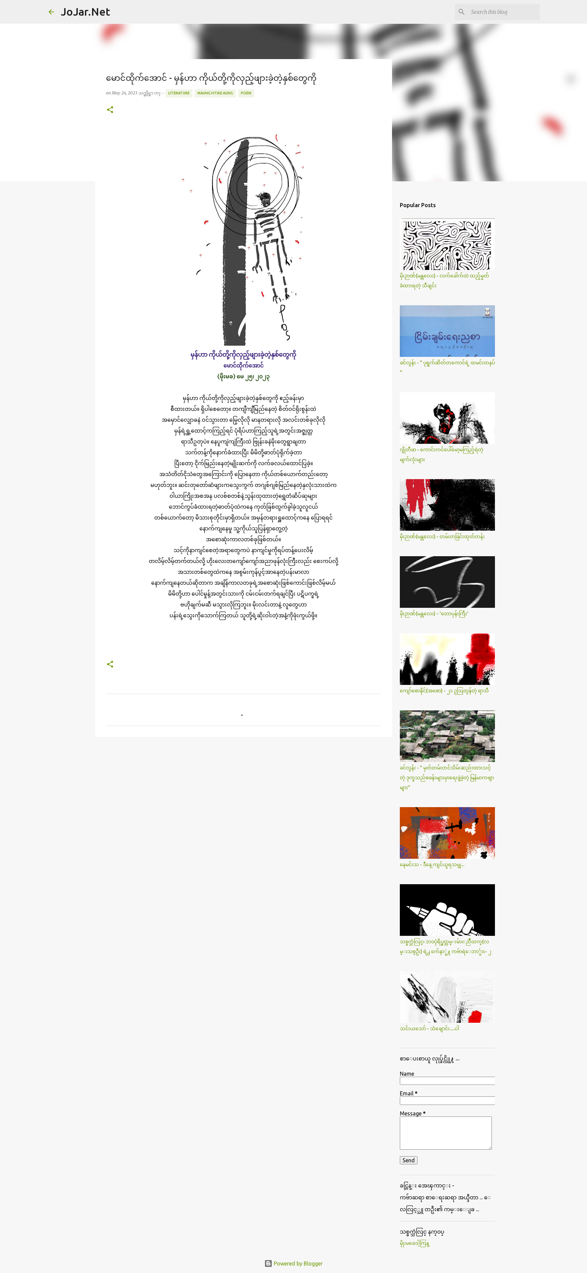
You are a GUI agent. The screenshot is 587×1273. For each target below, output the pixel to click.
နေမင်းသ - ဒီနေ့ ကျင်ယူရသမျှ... (432, 864)
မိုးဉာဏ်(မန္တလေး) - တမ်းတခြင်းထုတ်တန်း (442, 536)
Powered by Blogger (297, 1263)
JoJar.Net (85, 11)
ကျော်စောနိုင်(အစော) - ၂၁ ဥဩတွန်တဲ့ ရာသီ (444, 690)
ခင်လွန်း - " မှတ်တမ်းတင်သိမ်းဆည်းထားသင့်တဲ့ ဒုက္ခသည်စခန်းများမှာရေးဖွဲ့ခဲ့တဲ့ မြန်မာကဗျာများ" (447, 777)
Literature (179, 93)
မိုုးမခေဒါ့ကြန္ (414, 1243)
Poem (246, 93)
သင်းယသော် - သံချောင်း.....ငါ (429, 1028)
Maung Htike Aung (215, 93)
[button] (110, 110)
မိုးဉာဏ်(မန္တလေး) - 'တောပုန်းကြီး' (434, 613)
